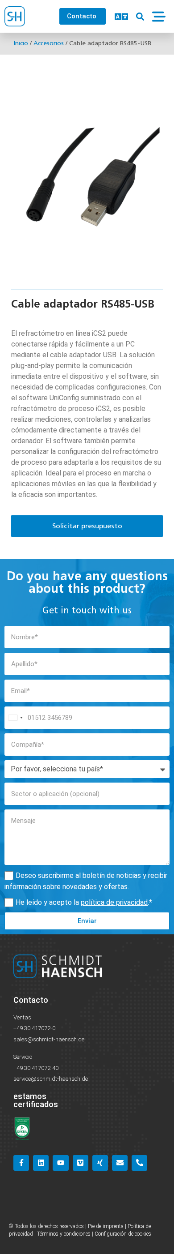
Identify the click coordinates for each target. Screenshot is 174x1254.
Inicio (20, 43)
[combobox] (15, 717)
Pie (91, 1226)
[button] (140, 16)
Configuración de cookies (123, 1234)
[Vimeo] (80, 1163)
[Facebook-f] (21, 1163)
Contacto (30, 1000)
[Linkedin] (41, 1163)
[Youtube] (60, 1163)
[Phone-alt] (139, 1163)
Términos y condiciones (64, 1234)
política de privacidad (114, 902)
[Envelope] (120, 1163)
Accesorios (48, 43)
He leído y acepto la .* (84, 902)
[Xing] (100, 1163)
